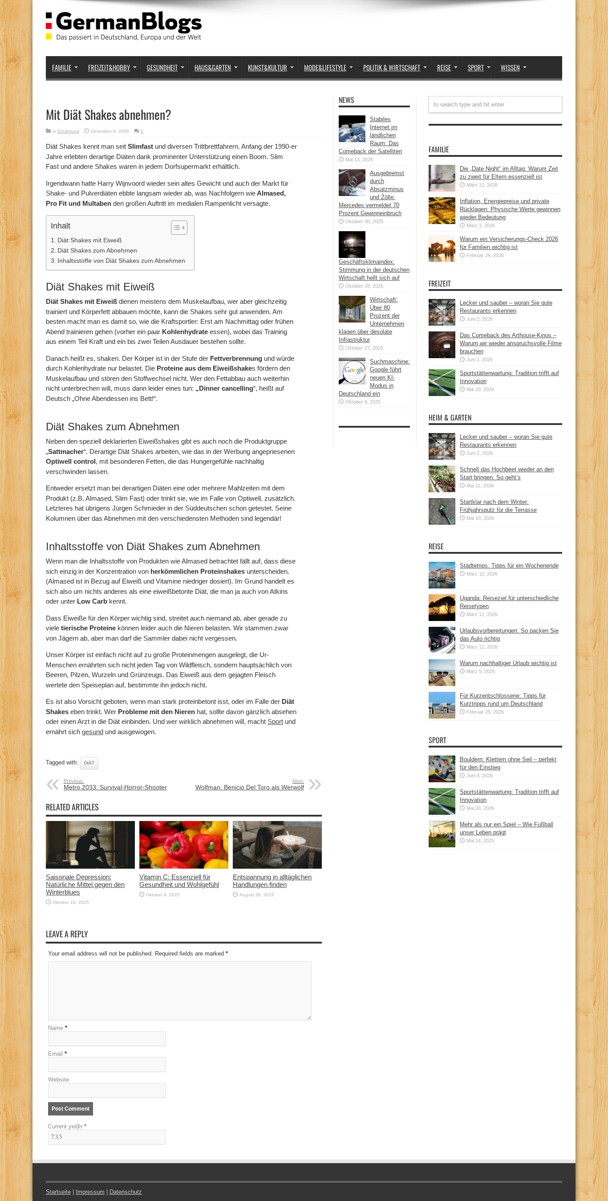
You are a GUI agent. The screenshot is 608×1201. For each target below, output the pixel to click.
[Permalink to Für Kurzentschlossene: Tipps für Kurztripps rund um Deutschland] (442, 716)
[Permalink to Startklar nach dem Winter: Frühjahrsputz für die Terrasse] (442, 522)
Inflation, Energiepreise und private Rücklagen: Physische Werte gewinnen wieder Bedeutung (510, 209)
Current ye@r (67, 1126)
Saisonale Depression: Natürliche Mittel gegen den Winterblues (85, 884)
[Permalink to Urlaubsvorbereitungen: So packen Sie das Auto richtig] (442, 651)
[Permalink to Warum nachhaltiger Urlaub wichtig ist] (442, 684)
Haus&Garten (213, 67)
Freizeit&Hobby (109, 67)
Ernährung (68, 131)
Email (55, 1053)
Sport (476, 67)
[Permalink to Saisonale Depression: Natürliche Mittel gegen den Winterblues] (90, 866)
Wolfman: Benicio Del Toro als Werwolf (249, 784)
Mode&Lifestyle (325, 67)
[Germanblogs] (124, 34)
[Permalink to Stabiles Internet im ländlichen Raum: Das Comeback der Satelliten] (352, 140)
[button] (174, 227)
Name (55, 1028)
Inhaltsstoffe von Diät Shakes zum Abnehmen (121, 260)
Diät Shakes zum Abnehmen (97, 250)
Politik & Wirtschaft (391, 67)
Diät (89, 762)
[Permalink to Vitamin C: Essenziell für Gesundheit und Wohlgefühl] (183, 866)
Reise (444, 67)
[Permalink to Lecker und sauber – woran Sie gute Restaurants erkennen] (442, 323)
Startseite (58, 1192)
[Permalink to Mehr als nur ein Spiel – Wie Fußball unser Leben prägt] (442, 845)
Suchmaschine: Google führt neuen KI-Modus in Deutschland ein (374, 377)
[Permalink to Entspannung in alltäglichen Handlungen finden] (277, 866)
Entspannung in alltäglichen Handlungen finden (272, 880)
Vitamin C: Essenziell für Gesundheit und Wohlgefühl (179, 880)
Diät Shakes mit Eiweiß (89, 240)
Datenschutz (125, 1192)
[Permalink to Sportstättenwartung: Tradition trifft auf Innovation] (442, 394)
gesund (92, 731)
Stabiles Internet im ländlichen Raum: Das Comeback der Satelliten (370, 135)
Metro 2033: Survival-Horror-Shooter (115, 784)
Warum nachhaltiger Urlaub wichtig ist (508, 663)
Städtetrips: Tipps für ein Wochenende (509, 565)
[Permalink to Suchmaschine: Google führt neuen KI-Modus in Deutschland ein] (352, 382)
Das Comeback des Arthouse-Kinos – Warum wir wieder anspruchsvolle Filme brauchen (511, 343)
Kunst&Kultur (267, 67)
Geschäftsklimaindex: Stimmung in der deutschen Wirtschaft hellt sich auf (374, 269)
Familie (61, 67)
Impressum (90, 1192)
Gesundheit (162, 67)
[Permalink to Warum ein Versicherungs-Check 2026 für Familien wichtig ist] (442, 260)
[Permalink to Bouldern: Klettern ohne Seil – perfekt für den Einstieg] (442, 780)
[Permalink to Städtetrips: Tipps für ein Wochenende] (442, 586)
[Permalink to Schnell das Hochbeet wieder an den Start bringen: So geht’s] (442, 490)
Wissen (510, 67)
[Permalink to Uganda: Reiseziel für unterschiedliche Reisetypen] (442, 619)
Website (58, 1079)
